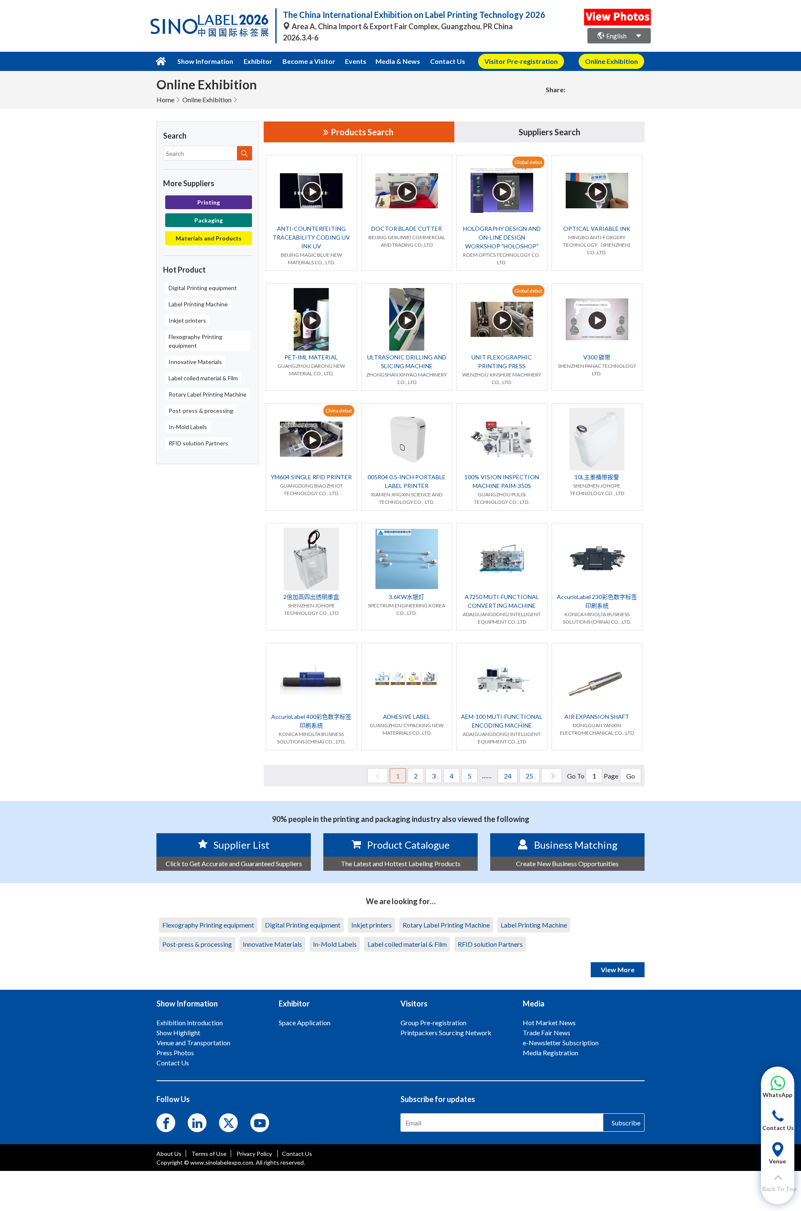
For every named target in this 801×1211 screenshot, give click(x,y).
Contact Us (447, 61)
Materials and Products (209, 238)
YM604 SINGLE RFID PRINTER (311, 476)
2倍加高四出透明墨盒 (311, 596)
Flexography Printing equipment (195, 341)
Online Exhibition (207, 100)
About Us (168, 1153)
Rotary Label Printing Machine (208, 394)
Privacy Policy (255, 1153)
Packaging (208, 220)
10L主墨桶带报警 (596, 476)
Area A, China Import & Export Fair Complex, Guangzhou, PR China (401, 26)
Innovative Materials (195, 361)
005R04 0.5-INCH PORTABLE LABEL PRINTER (407, 481)
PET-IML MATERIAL (311, 357)
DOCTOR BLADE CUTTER (406, 228)
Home (165, 100)
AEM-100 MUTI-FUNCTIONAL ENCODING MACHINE (501, 721)
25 (529, 776)
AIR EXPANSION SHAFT (596, 716)
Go (630, 776)
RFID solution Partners (198, 443)
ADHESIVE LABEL (406, 716)
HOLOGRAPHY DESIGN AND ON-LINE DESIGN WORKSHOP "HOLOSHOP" (502, 237)
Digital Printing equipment (203, 287)
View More (618, 969)
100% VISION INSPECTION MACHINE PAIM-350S (501, 481)
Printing (208, 202)
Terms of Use (209, 1153)
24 (507, 776)
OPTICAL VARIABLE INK (596, 228)
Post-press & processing (201, 410)
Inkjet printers (187, 320)
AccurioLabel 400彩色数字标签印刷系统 (311, 721)
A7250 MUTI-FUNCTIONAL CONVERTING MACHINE (502, 601)
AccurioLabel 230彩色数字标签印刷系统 (597, 601)
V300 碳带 (596, 357)
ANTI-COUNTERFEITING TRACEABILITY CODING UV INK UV (311, 237)
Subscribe (626, 1123)
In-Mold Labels (188, 426)
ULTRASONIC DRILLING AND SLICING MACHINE (406, 361)
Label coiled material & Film (203, 378)
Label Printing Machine (198, 304)
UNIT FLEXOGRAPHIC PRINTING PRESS (501, 361)
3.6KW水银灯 (406, 596)
